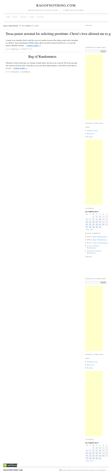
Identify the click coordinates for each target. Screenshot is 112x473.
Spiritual (15, 49)
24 (100, 224)
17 (100, 222)
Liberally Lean (92, 131)
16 (97, 222)
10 (100, 219)
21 (90, 224)
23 (97, 224)
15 (93, 222)
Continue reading (34, 45)
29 (93, 227)
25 (103, 224)
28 (90, 227)
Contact (23, 17)
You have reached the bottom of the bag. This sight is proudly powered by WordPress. (84, 470)
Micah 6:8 (90, 134)
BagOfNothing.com (56, 5)
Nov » (92, 229)
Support (40, 17)
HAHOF (31, 17)
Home (8, 17)
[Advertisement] (94, 87)
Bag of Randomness (42, 56)
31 (100, 227)
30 (97, 227)
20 (87, 224)
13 (87, 222)
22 (93, 224)
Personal (15, 72)
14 (90, 222)
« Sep (87, 229)
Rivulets (90, 137)
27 (87, 227)
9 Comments (25, 72)
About (15, 17)
